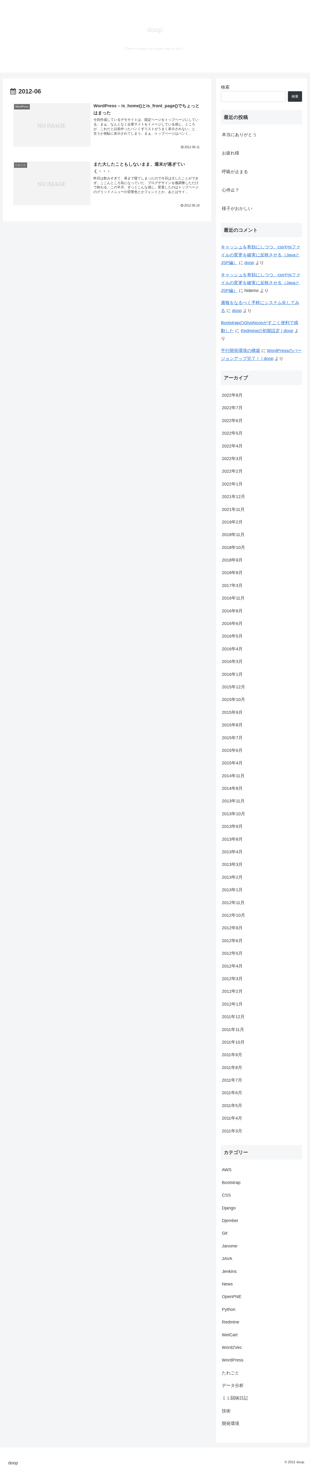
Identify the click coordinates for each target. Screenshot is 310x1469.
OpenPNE (231, 1296)
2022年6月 (232, 420)
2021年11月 (233, 509)
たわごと (230, 1372)
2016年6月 (232, 623)
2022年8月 (232, 395)
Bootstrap (231, 1182)
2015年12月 (233, 687)
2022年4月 (232, 445)
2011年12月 (233, 1016)
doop (249, 262)
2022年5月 (232, 433)
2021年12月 (233, 496)
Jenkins (229, 1271)
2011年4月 (232, 1118)
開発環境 (230, 1423)
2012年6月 (232, 940)
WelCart (230, 1334)
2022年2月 (232, 471)
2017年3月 (232, 585)
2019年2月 (232, 522)
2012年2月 (232, 991)
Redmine (230, 1322)
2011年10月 (233, 1042)
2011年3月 (232, 1130)
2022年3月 (232, 458)
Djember (230, 1220)
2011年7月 (232, 1080)
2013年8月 (232, 839)
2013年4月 (232, 851)
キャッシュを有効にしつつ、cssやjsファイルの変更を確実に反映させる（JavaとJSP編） (260, 255)
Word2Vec (232, 1347)
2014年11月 (233, 775)
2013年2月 (232, 877)
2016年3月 (232, 661)
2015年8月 (232, 725)
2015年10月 (233, 699)
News (227, 1284)
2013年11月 (233, 801)
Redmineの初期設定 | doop (267, 330)
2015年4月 (232, 763)
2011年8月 (232, 1067)
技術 (226, 1410)
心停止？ (230, 190)
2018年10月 (233, 547)
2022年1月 (232, 483)
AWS (227, 1169)
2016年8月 (232, 610)
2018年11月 (233, 534)
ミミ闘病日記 (235, 1398)
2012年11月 (233, 902)
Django (229, 1207)
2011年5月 (232, 1105)
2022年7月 (232, 407)
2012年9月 (232, 927)
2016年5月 (232, 636)
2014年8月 (232, 788)
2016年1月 (232, 674)
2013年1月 (232, 889)
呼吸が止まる (235, 171)
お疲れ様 (230, 153)
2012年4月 (232, 965)
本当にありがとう (239, 134)
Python (228, 1309)
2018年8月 (232, 572)
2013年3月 (232, 864)
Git (224, 1233)
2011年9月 (232, 1054)
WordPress (232, 1360)
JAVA (227, 1258)
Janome (229, 1245)
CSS (226, 1195)
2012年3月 (232, 978)
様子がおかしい (237, 208)
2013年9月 (232, 826)
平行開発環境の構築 (240, 350)
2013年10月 (233, 813)
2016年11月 (233, 598)
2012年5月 (232, 953)
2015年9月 (232, 712)
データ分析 (233, 1385)
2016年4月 (232, 648)
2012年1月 (232, 1003)
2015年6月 (232, 750)
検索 (225, 87)
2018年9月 (232, 560)
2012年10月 (233, 915)
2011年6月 (232, 1092)
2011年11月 (233, 1029)
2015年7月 (232, 737)
